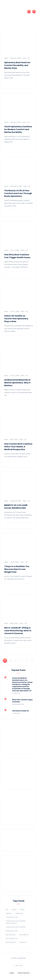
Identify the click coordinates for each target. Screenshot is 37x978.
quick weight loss (11, 942)
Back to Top (19, 965)
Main (25, 186)
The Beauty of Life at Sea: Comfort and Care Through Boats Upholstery (18, 193)
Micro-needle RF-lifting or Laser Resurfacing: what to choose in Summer (17, 630)
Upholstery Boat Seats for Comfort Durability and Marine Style (17, 65)
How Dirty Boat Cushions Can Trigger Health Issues (17, 256)
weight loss (23, 942)
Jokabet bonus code (12, 917)
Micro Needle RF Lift (11, 938)
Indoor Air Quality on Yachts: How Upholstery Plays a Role (16, 318)
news (24, 58)
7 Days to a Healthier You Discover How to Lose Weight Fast (16, 569)
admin (6, 58)
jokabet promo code (11, 931)
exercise (14, 909)
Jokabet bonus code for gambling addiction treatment (15, 922)
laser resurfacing (10, 934)
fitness (22, 909)
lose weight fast (23, 934)
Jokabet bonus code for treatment (15, 927)
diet (7, 909)
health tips (9, 913)
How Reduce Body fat (20, 711)
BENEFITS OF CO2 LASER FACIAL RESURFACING (15, 506)
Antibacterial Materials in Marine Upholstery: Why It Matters (17, 382)
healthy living (19, 913)
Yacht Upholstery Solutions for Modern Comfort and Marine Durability (18, 129)
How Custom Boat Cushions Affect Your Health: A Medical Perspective (18, 446)
